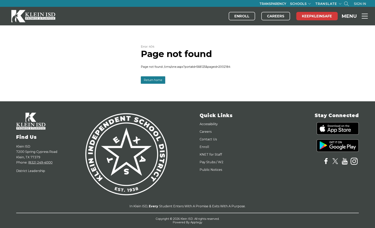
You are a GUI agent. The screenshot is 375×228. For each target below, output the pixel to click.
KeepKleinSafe (317, 16)
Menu (349, 16)
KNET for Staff (211, 154)
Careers (275, 16)
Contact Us (208, 139)
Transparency (272, 4)
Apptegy (196, 222)
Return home (153, 80)
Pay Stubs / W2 (211, 162)
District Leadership (30, 171)
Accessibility (209, 124)
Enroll (241, 16)
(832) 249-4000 (40, 162)
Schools (298, 4)
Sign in (360, 4)
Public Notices (211, 170)
